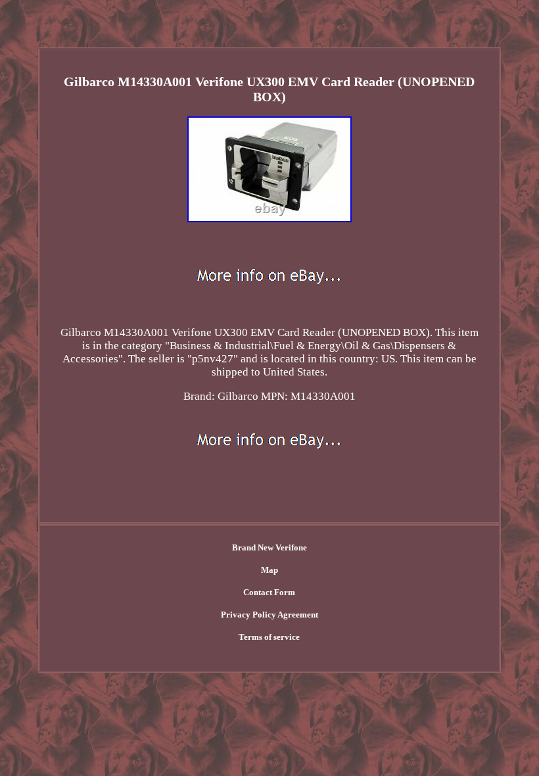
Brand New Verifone (269, 547)
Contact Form (269, 592)
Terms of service (269, 637)
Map (269, 570)
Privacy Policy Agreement (269, 614)
